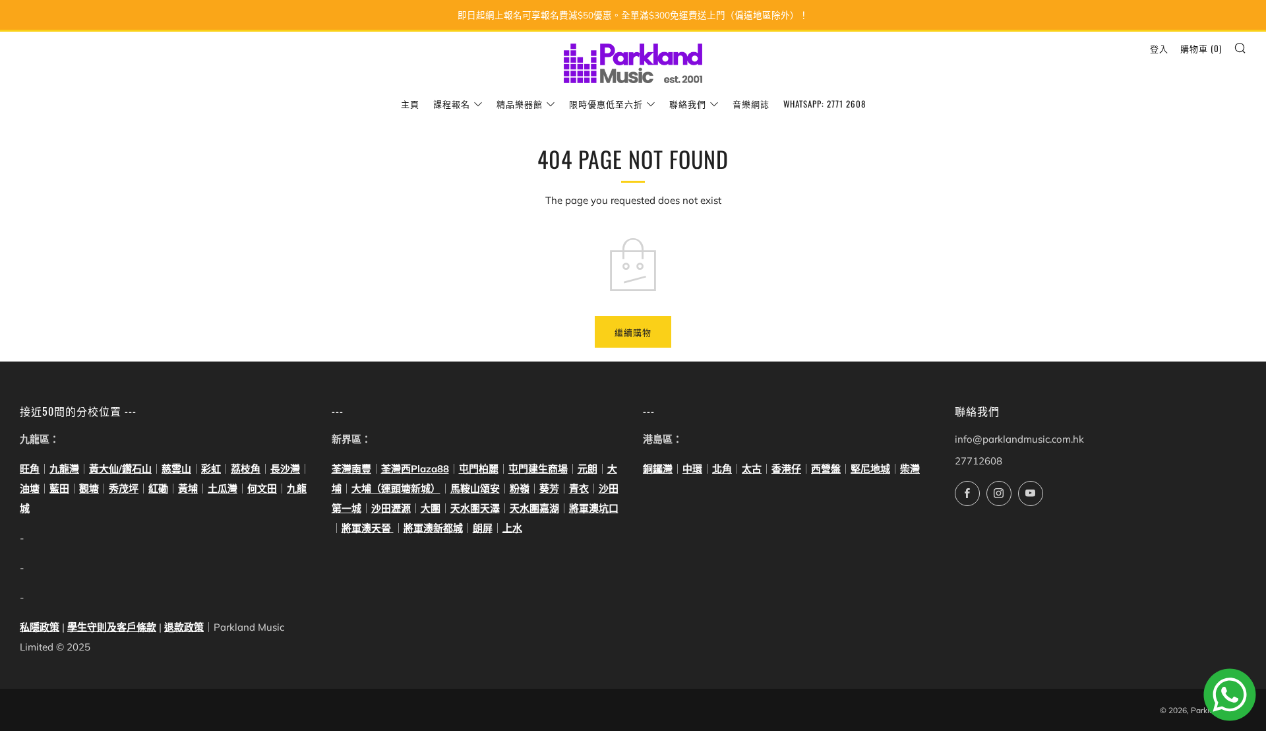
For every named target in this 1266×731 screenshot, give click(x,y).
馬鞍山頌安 (475, 488)
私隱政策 (39, 627)
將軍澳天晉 (368, 528)
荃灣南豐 (351, 468)
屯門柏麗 (478, 468)
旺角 (30, 468)
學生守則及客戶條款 (111, 627)
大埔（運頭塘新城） (395, 488)
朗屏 (483, 528)
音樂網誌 (751, 103)
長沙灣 (285, 468)
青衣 (579, 488)
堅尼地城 (870, 468)
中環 (692, 468)
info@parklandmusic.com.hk (1019, 439)
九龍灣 (64, 468)
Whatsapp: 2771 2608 (824, 103)
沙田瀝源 (391, 508)
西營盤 (826, 468)
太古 (752, 468)
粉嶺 (519, 488)
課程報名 (451, 103)
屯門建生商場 (538, 468)
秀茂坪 (123, 488)
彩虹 (211, 468)
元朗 (587, 468)
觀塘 (89, 488)
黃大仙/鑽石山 (120, 468)
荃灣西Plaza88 (415, 468)
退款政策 (184, 627)
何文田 (262, 488)
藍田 (59, 488)
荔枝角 (245, 468)
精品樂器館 (520, 103)
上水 (512, 528)
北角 (722, 468)
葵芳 (549, 488)
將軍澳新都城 (433, 528)
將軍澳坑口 (593, 508)
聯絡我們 (687, 103)
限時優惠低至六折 (606, 103)
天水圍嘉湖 (534, 508)
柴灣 (910, 468)
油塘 (30, 488)
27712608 (978, 461)
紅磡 (158, 488)
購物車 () (1201, 48)
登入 (1159, 48)
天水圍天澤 (475, 508)
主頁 (410, 103)
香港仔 (786, 468)
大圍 (430, 508)
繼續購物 (633, 331)
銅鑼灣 (658, 468)
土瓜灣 (222, 488)
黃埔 (188, 488)
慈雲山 (176, 468)
